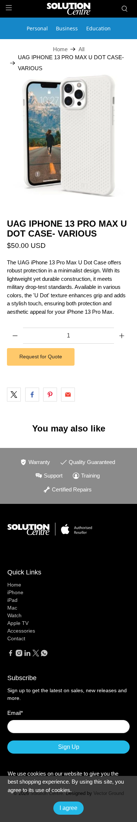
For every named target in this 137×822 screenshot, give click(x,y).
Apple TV (17, 623)
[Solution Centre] (68, 9)
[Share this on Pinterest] (50, 394)
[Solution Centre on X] (36, 654)
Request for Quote (40, 356)
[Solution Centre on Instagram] (19, 654)
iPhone (15, 592)
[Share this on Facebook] (32, 394)
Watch (14, 615)
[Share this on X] (14, 394)
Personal (37, 28)
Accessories (21, 631)
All (81, 49)
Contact (16, 638)
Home (60, 49)
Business (67, 28)
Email (15, 713)
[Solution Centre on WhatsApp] (44, 654)
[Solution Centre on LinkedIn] (27, 654)
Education (98, 28)
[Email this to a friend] (68, 394)
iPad (12, 600)
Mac (12, 608)
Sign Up (68, 747)
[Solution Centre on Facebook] (10, 654)
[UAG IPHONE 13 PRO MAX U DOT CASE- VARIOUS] (68, 135)
